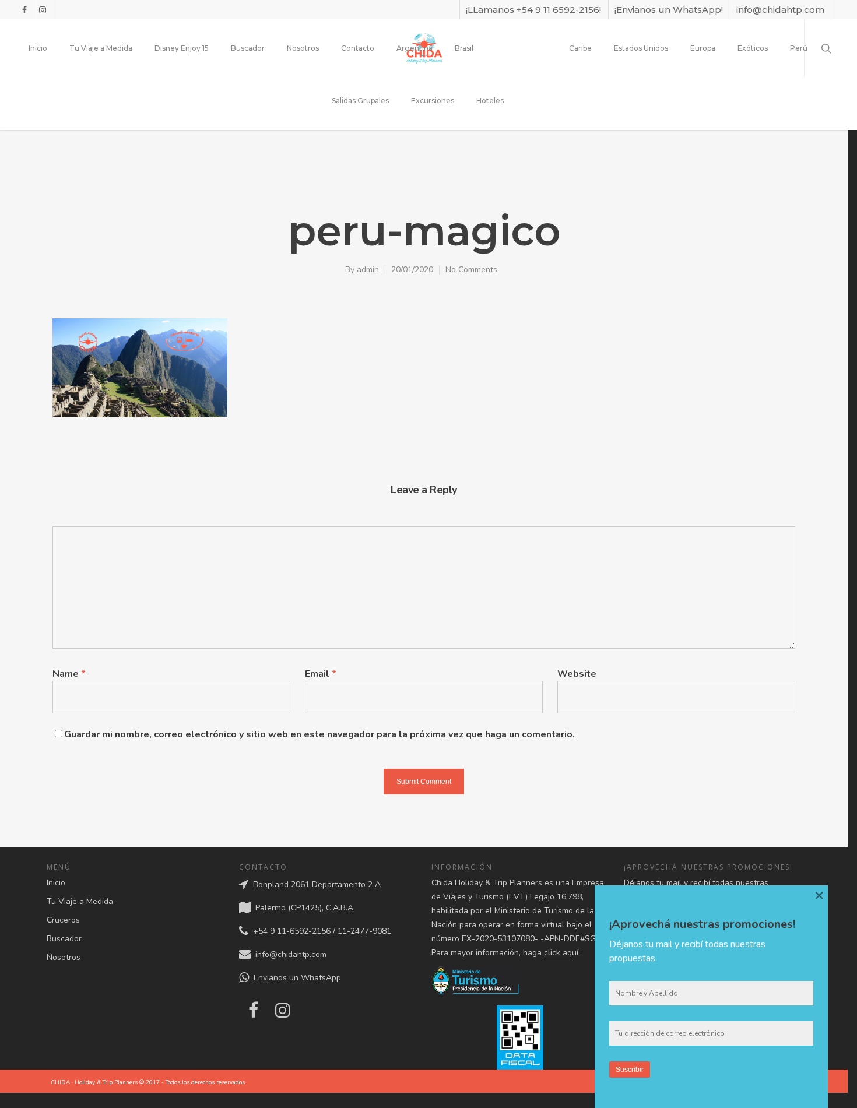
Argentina (414, 48)
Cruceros (63, 920)
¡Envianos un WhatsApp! (668, 9)
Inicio (38, 48)
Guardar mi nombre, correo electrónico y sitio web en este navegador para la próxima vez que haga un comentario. (319, 734)
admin (368, 269)
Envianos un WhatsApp (295, 977)
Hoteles (490, 100)
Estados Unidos (641, 48)
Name (69, 673)
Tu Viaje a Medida (100, 48)
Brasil (464, 48)
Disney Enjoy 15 (181, 48)
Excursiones (432, 100)
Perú (798, 48)
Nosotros (303, 48)
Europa (702, 48)
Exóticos (752, 48)
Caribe (580, 48)
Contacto (357, 48)
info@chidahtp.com (780, 9)
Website (576, 673)
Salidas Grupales (360, 100)
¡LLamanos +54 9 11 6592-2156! (533, 9)
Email (320, 673)
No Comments (471, 269)
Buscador (248, 48)
